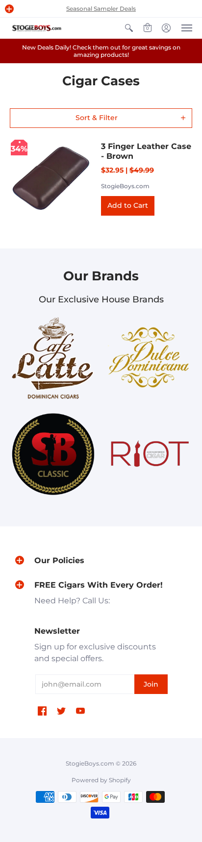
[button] (9, 8)
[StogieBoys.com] (37, 28)
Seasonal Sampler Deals (101, 8)
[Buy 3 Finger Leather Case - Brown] (50, 178)
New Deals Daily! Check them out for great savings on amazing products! (101, 51)
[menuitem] (129, 28)
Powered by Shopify (101, 780)
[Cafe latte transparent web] (53, 358)
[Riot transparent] (149, 454)
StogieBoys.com (125, 186)
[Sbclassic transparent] (53, 454)
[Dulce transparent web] (149, 357)
